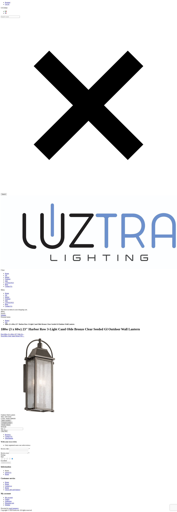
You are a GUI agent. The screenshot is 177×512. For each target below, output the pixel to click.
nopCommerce (14, 508)
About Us (8, 472)
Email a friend (6, 425)
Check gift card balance (12, 490)
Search (4, 194)
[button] (88, 192)
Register (7, 2)
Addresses (8, 501)
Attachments (9, 438)
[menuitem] (90, 472)
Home (7, 474)
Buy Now (4, 431)
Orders (7, 499)
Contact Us (8, 436)
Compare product (7, 423)
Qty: (2, 429)
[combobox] (10, 17)
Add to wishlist (6, 420)
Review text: (5, 453)
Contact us (8, 486)
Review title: (5, 449)
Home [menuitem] (7, 471)
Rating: (3, 455)
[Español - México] (6, 11)
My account (9, 497)
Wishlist (3, 315)
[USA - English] (6, 13)
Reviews (8, 434)
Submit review (6, 462)
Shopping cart (9, 503)
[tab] (90, 435)
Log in (7, 4)
